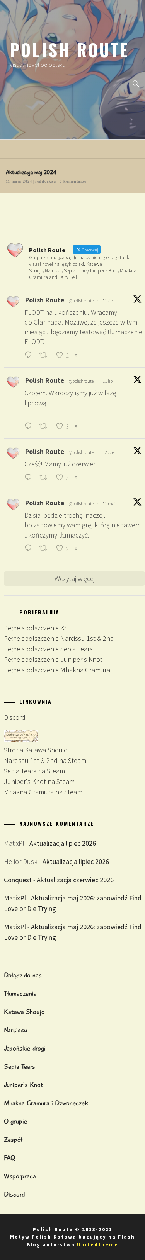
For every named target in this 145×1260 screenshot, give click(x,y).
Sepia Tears (19, 1066)
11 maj (109, 503)
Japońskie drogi (25, 1048)
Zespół (13, 1139)
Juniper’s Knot (23, 1084)
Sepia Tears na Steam (34, 770)
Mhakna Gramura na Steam (43, 791)
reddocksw (45, 181)
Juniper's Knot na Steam (39, 781)
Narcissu (15, 1030)
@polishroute (81, 301)
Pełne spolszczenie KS (36, 627)
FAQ (9, 1158)
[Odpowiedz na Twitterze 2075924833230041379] (30, 427)
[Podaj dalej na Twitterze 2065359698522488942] (46, 478)
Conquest (18, 879)
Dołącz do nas (23, 975)
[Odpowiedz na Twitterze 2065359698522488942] (30, 478)
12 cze (108, 452)
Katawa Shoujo (24, 1011)
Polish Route (69, 49)
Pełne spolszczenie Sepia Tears (48, 648)
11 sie (107, 301)
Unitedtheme (97, 1244)
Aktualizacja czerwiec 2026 (75, 879)
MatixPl (15, 898)
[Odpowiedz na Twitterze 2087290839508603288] (30, 355)
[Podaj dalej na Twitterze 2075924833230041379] (46, 427)
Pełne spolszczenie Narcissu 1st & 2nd (59, 638)
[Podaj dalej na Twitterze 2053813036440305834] (46, 549)
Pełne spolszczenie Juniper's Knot (53, 659)
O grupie (15, 1121)
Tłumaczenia (20, 993)
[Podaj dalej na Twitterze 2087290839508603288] (46, 355)
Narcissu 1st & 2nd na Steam (45, 760)
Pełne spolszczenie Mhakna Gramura (57, 669)
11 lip (107, 381)
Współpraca (20, 1176)
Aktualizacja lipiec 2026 (62, 843)
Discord (15, 717)
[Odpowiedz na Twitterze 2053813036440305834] (30, 549)
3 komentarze (73, 181)
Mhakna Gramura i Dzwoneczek (46, 1103)
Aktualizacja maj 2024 (31, 172)
